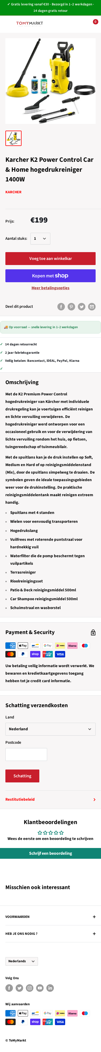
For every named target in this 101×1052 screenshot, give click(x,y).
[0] (91, 24)
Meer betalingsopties (50, 288)
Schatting (22, 776)
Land (9, 717)
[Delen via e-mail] (92, 306)
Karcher (13, 192)
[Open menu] (8, 24)
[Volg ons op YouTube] (40, 988)
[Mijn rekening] (74, 24)
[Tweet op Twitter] (81, 306)
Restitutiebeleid (20, 799)
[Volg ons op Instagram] (29, 988)
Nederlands (17, 961)
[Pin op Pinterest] (71, 306)
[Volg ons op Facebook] (9, 988)
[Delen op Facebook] (61, 306)
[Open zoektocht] (58, 24)
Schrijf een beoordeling (50, 853)
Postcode (13, 742)
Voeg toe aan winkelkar (50, 259)
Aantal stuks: (16, 238)
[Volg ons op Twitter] (19, 988)
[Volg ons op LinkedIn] (50, 988)
